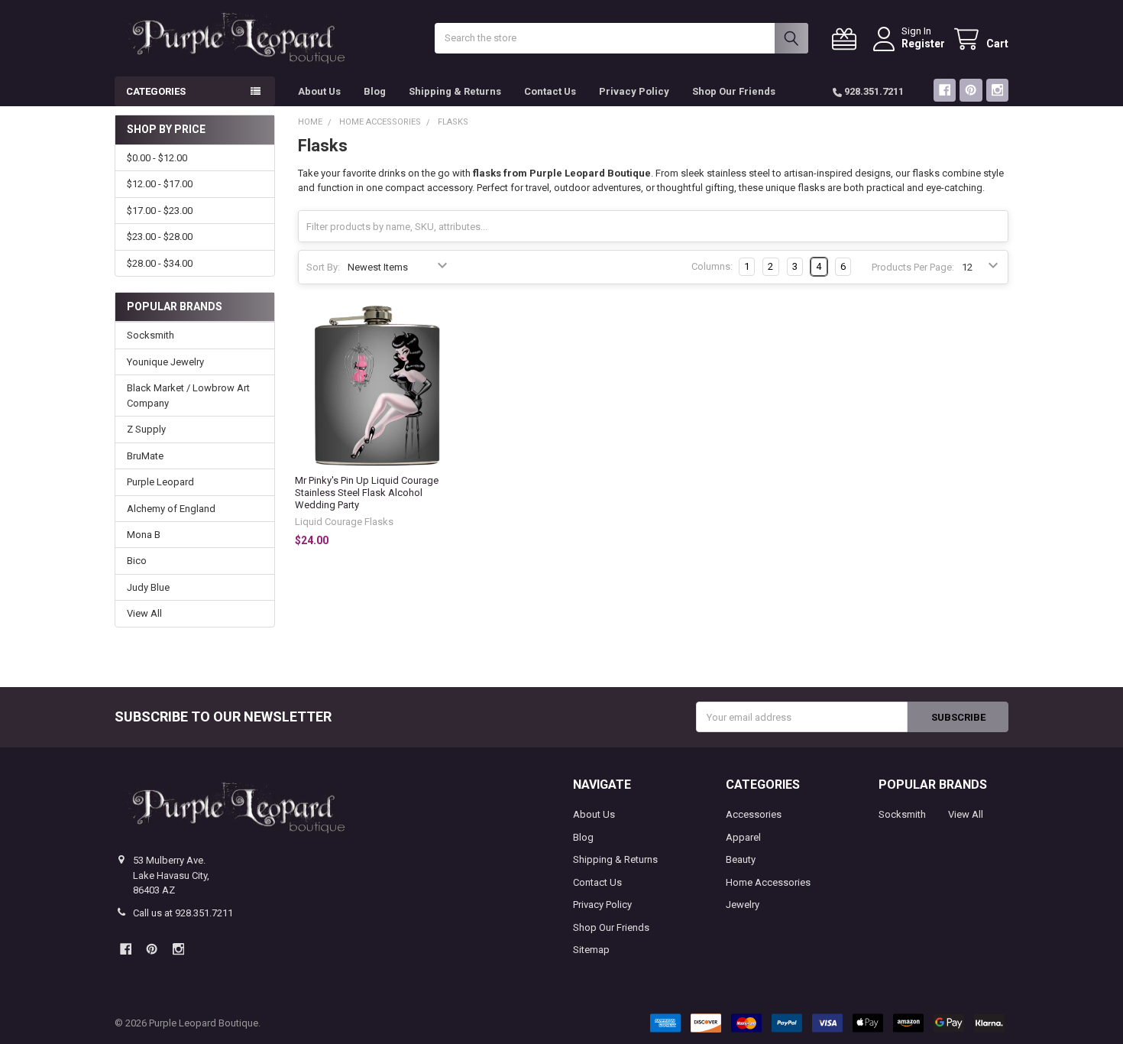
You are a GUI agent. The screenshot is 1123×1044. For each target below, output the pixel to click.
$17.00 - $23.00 (160, 210)
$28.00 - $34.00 (160, 263)
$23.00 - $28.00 (160, 236)
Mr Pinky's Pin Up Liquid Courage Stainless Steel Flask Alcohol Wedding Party (367, 493)
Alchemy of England (171, 508)
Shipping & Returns (455, 91)
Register (923, 43)
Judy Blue (148, 587)
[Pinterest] (971, 90)
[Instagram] (997, 90)
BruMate (145, 456)
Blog (375, 91)
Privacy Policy (634, 91)
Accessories (754, 814)
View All (144, 613)
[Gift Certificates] (847, 39)
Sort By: (323, 267)
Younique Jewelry (165, 362)
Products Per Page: (913, 267)
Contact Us (550, 91)
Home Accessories (768, 882)
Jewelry (742, 904)
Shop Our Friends (733, 91)
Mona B (143, 534)
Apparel (743, 837)
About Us (319, 91)
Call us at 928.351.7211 (183, 913)
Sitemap (591, 949)
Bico (137, 560)
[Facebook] (945, 90)
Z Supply (146, 429)
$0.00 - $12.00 (157, 158)
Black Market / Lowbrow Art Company (188, 395)
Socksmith (150, 335)
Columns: (712, 266)
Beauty (741, 859)
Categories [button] (156, 91)
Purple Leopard (160, 482)
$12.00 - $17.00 (160, 184)
